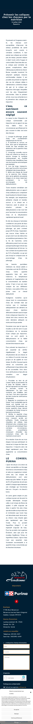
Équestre (16, 24)
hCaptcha (6, 673)
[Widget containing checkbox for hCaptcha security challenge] (14, 678)
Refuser (16, 713)
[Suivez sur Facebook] (16, 601)
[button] (30, 692)
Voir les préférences (16, 718)
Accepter (16, 709)
